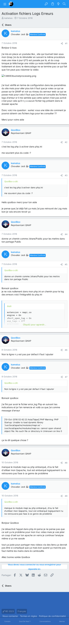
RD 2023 (9, 611)
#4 (66, 234)
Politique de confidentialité (52, 616)
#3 (66, 175)
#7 (66, 377)
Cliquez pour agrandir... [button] (34, 324)
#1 (66, 43)
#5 (66, 264)
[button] (5, 4)
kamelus (8, 18)
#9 (66, 496)
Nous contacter (10, 616)
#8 (66, 462)
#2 (66, 142)
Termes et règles (28, 616)
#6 (66, 350)
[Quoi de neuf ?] (58, 4)
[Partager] (62, 43)
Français (22, 611)
